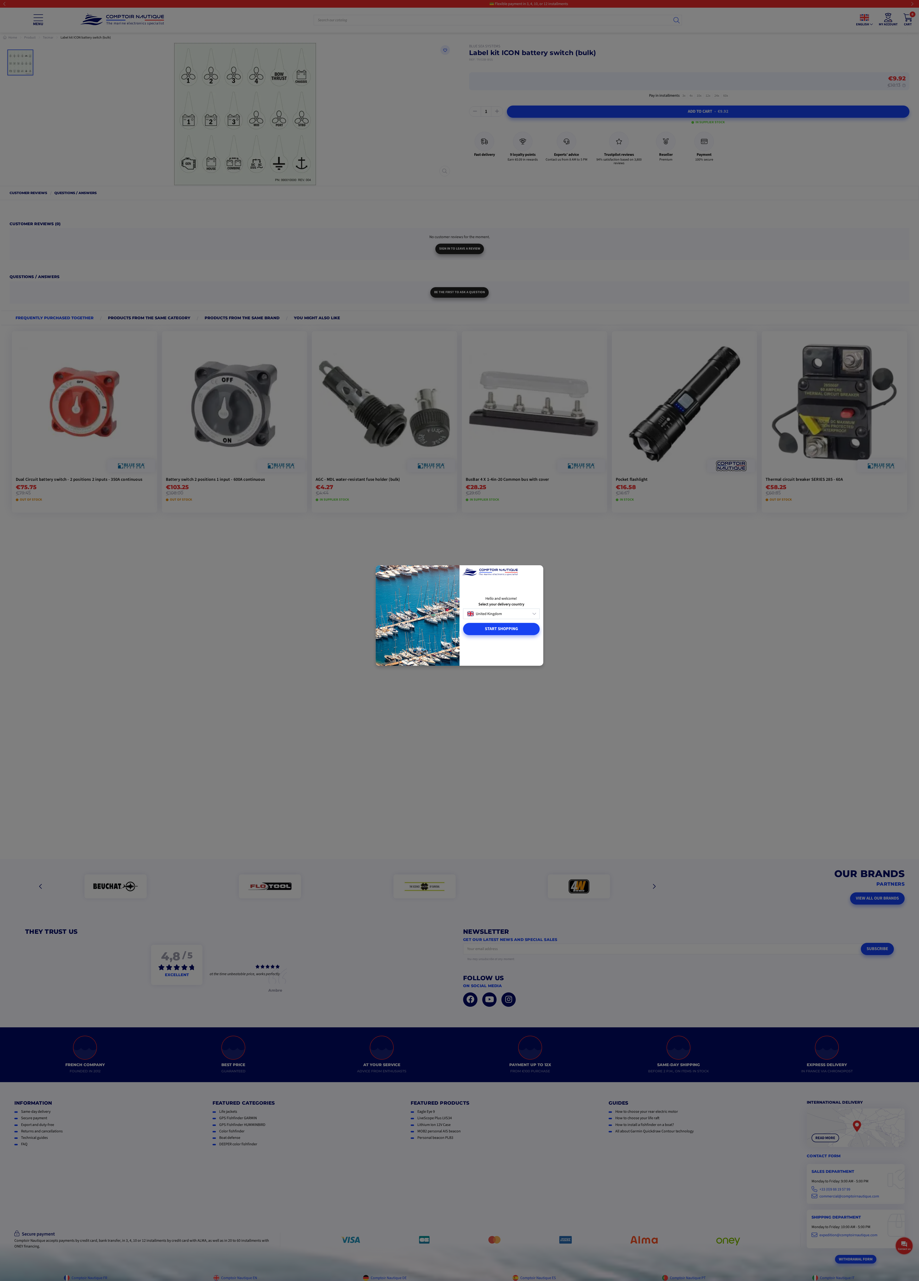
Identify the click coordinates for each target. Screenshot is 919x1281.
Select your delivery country (501, 604)
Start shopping (501, 629)
